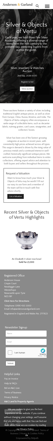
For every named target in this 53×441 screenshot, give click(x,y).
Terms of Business (12, 392)
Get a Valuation (15, 196)
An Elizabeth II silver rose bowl (26, 261)
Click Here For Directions (16, 301)
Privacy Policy (26, 429)
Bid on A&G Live (12, 388)
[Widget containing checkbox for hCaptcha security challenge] (27, 352)
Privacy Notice (11, 397)
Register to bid (27, 82)
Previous (3, 238)
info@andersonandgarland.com (25, 309)
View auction (27, 89)
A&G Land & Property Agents (19, 401)
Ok (26, 435)
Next (49, 238)
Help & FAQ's (10, 383)
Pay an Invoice (11, 378)
